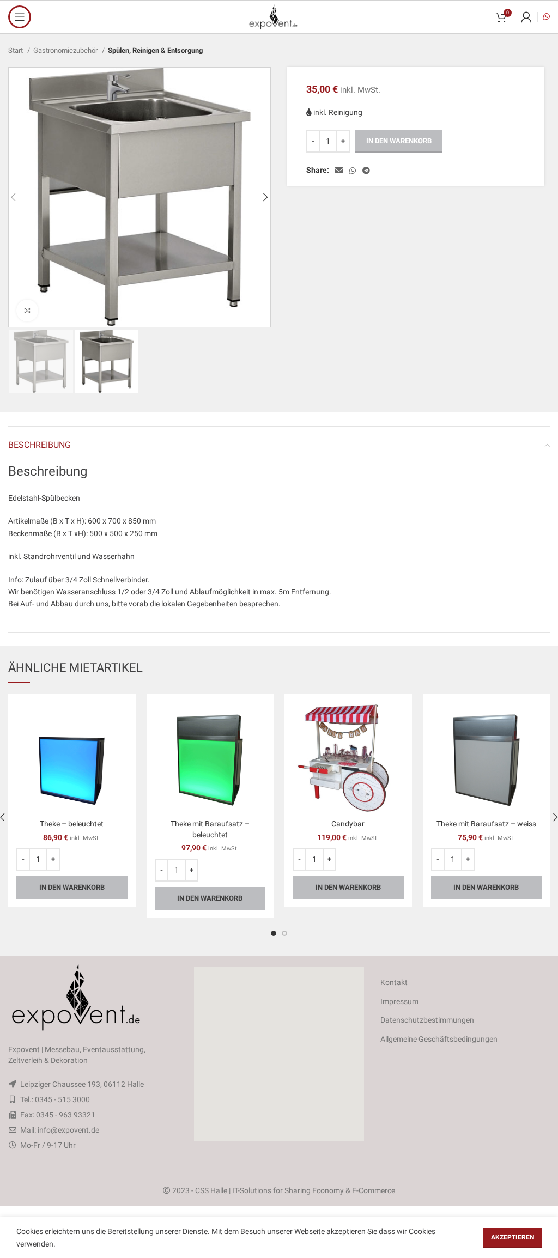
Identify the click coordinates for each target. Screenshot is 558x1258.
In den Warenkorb (399, 141)
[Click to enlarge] (27, 310)
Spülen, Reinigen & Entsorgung (155, 50)
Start (16, 50)
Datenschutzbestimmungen (427, 1020)
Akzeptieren (512, 1237)
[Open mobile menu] (20, 17)
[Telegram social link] (366, 170)
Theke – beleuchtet (72, 823)
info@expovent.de (68, 1130)
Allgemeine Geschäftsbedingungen (439, 1039)
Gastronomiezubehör (66, 50)
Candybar (348, 823)
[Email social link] (339, 170)
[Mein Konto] (526, 17)
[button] (279, 1053)
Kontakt (394, 982)
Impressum (399, 1001)
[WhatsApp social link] (352, 170)
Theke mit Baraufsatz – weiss (486, 823)
